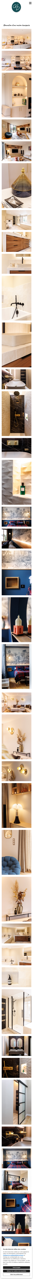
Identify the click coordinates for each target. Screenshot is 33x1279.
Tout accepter (16, 1267)
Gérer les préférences (16, 1274)
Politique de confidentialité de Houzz (13, 1255)
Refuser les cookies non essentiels (16, 1271)
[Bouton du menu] (30, 3)
